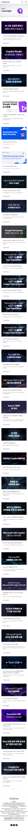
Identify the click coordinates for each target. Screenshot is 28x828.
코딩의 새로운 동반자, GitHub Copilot (11, 467)
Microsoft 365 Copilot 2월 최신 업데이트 (12, 542)
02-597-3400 (8, 804)
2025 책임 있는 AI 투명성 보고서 (10, 214)
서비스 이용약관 (14, 818)
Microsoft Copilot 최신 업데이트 (10, 698)
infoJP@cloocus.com (20, 817)
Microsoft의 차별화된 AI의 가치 (10, 567)
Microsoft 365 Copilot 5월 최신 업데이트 (12, 390)
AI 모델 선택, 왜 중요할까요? (9, 443)
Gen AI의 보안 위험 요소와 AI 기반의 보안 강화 (13, 751)
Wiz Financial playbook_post (10, 166)
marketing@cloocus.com (19, 804)
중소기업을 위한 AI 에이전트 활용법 (11, 364)
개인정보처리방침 (7, 818)
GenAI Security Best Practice (10, 142)
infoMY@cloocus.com (15, 814)
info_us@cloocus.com (18, 810)
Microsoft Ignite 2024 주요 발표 (10, 644)
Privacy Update (20, 818)
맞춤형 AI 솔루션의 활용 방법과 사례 (11, 491)
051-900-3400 (15, 807)
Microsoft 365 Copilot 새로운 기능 (11, 314)
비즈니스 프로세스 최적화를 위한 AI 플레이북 (13, 517)
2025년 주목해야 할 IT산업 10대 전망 (11, 618)
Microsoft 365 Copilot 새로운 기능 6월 (12, 266)
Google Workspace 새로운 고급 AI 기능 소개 (13, 240)
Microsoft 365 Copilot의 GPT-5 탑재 (11, 190)
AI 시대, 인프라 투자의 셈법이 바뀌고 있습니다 (13, 36)
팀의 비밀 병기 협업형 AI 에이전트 (10, 89)
